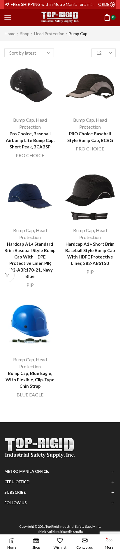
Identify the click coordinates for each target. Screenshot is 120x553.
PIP (30, 285)
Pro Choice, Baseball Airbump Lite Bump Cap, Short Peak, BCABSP (30, 140)
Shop (24, 33)
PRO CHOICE (30, 155)
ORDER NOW (106, 4)
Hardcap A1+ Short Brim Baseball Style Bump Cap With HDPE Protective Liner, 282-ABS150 (90, 253)
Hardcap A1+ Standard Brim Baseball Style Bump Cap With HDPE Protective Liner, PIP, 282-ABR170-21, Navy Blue (30, 260)
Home (10, 33)
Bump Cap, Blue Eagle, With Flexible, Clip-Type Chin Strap (30, 380)
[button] (7, 4)
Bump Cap (23, 120)
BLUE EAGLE (30, 394)
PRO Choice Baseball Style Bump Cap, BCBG (90, 137)
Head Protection (49, 33)
